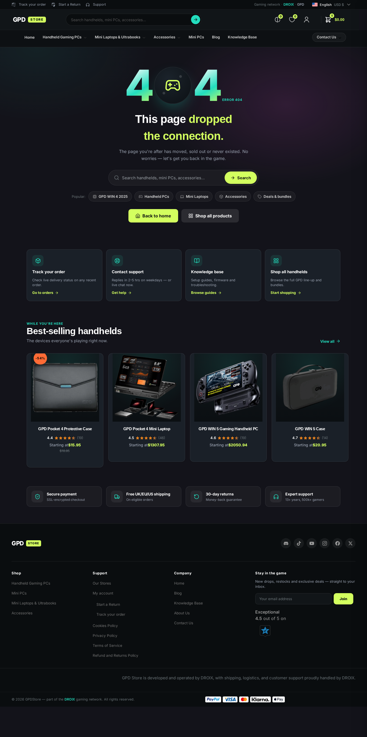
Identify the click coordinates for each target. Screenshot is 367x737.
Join (343, 599)
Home (179, 583)
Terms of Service (107, 645)
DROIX (288, 4)
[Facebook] (337, 543)
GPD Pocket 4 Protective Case (65, 428)
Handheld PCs (157, 196)
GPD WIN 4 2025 (113, 196)
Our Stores (102, 583)
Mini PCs (19, 593)
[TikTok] (299, 543)
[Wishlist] (91, 358)
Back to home (156, 215)
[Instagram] (324, 543)
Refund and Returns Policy (115, 655)
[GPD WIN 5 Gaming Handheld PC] (228, 387)
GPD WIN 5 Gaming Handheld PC (228, 428)
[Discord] (286, 543)
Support (99, 4)
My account (103, 593)
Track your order (110, 614)
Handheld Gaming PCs (31, 583)
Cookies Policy (105, 625)
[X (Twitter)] (350, 543)
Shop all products (213, 215)
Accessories (236, 196)
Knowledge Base (188, 603)
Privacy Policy (105, 635)
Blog (178, 593)
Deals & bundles (277, 196)
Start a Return (108, 604)
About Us (182, 613)
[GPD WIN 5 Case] (310, 387)
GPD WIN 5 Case (310, 428)
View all (327, 341)
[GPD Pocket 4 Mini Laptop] (147, 387)
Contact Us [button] (326, 37)
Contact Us (183, 623)
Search (195, 19)
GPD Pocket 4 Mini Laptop (146, 428)
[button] (334, 20)
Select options (65, 460)
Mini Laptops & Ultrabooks (34, 603)
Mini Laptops (197, 196)
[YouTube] (312, 543)
